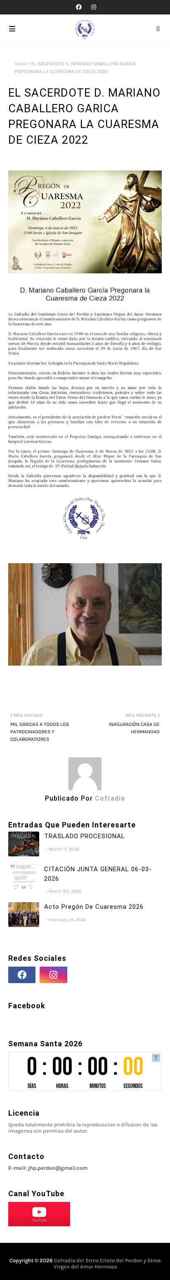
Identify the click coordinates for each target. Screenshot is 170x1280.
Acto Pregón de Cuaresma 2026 (94, 906)
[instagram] (92, 7)
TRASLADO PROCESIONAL (84, 836)
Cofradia (109, 798)
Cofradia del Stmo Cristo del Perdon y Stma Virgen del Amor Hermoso (107, 1263)
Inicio (20, 63)
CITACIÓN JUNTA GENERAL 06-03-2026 (98, 873)
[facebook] (79, 7)
